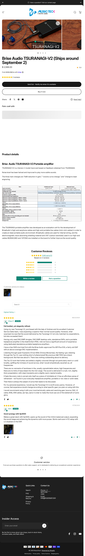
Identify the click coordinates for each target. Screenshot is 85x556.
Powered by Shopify (48, 550)
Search (28, 490)
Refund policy (28, 553)
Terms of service (45, 553)
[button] (7, 77)
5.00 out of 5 (47, 255)
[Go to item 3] (43, 53)
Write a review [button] (29, 278)
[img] (9, 318)
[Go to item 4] (45, 53)
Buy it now (42, 92)
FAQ (27, 493)
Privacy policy (36, 553)
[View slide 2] (40, 469)
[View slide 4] (45, 469)
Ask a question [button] (55, 278)
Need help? (77, 99)
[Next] (80, 2)
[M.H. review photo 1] (9, 429)
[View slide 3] (43, 469)
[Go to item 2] (40, 53)
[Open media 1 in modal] (58, 23)
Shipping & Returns (29, 497)
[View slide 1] (38, 469)
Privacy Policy (28, 502)
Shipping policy (55, 553)
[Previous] (3, 2)
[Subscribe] (44, 526)
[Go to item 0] (38, 53)
